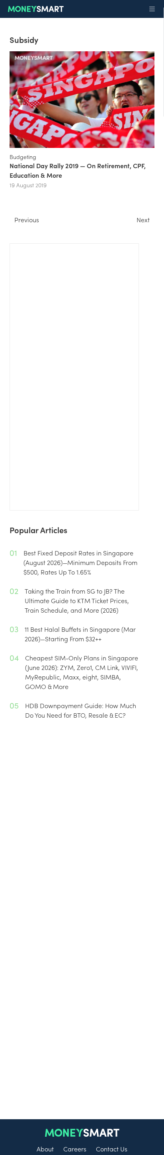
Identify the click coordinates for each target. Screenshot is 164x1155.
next (143, 219)
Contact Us (111, 1148)
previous (26, 219)
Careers (74, 1148)
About (45, 1148)
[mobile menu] (152, 9)
